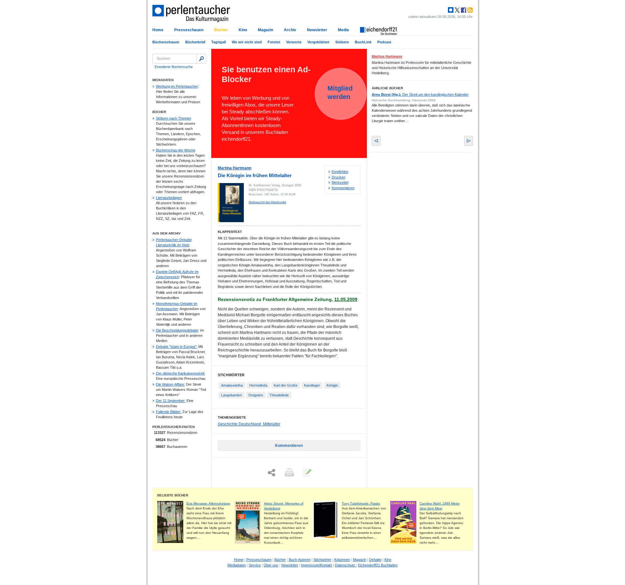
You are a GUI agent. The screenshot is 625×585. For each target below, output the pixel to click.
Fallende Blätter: (168, 412)
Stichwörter (322, 560)
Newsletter (317, 30)
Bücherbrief (195, 42)
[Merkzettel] (306, 472)
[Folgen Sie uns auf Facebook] (463, 10)
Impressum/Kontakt (316, 565)
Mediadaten (237, 565)
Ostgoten (255, 395)
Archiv (290, 30)
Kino (243, 30)
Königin (332, 385)
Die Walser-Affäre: (170, 384)
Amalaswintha (232, 385)
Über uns (271, 565)
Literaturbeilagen (169, 198)
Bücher (221, 30)
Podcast (384, 42)
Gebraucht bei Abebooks (267, 202)
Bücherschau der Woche (175, 150)
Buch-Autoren (300, 560)
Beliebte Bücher (172, 495)
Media (343, 30)
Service (255, 565)
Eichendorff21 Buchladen (377, 565)
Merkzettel (340, 182)
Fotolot (274, 42)
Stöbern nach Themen (173, 118)
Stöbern (342, 42)
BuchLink (363, 42)
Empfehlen (340, 172)
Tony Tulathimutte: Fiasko (361, 503)
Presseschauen (188, 30)
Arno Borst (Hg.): (420, 94)
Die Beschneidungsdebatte (177, 330)
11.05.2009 (345, 299)
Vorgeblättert (318, 42)
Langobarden (231, 395)
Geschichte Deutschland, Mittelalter (249, 424)
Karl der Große (286, 385)
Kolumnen (342, 560)
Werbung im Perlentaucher (177, 86)
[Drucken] (289, 472)
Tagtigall (218, 42)
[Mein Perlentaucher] (450, 10)
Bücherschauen (165, 42)
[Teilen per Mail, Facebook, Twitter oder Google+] (271, 472)
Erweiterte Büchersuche (174, 67)
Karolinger (312, 385)
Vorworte (293, 42)
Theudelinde (279, 395)
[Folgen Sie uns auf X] (456, 10)
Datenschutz (345, 565)
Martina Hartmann (234, 168)
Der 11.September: (171, 401)
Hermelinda (258, 385)
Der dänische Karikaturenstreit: (180, 373)
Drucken (338, 177)
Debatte (375, 560)
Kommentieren (343, 188)
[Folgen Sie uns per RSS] (469, 10)
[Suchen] (201, 59)
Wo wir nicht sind (247, 42)
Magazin (265, 30)
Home (157, 30)
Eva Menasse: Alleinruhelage (208, 503)
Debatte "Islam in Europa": (176, 347)
